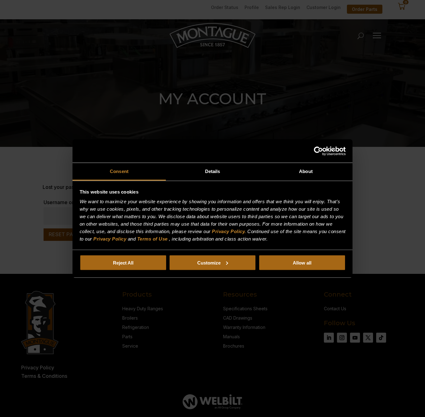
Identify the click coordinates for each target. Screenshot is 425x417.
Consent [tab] (119, 171)
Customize (209, 262)
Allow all (302, 262)
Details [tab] (212, 171)
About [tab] (306, 171)
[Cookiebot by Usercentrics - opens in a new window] (318, 151)
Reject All (123, 262)
